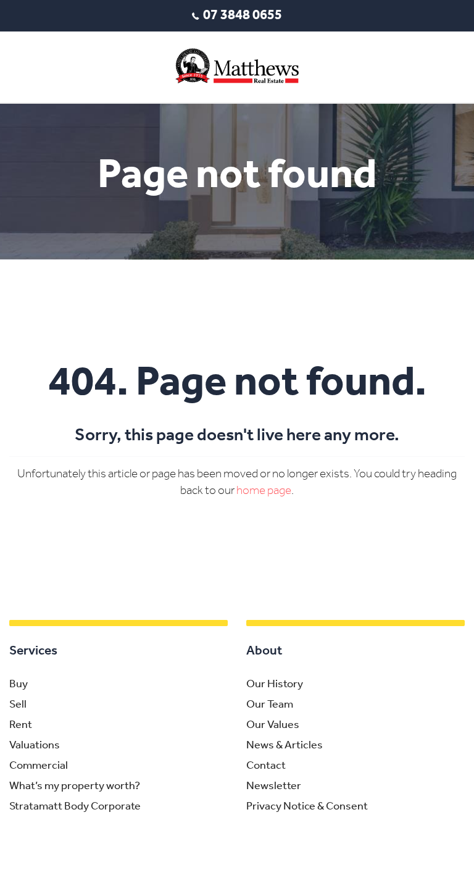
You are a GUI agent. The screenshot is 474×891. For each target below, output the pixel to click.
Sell (18, 705)
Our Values (272, 725)
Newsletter (273, 786)
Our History (274, 684)
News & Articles (284, 745)
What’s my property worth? (74, 786)
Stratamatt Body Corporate (75, 807)
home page (263, 491)
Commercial (38, 766)
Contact (266, 766)
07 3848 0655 (242, 16)
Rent (20, 725)
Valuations (34, 745)
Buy (18, 684)
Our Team (269, 705)
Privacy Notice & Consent (307, 807)
